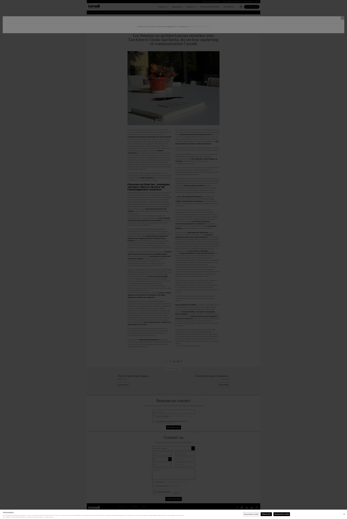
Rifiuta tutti (266, 514)
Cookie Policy (48, 517)
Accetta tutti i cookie (281, 514)
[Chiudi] (344, 514)
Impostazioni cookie (251, 514)
